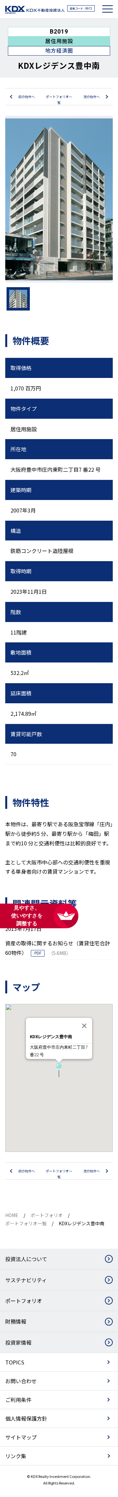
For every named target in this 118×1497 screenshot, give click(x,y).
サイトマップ (21, 1437)
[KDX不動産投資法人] (35, 10)
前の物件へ (26, 96)
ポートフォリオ (46, 1215)
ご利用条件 (18, 1399)
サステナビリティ (26, 1280)
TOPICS (14, 1362)
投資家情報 (18, 1342)
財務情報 (15, 1321)
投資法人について (26, 1258)
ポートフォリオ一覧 (59, 99)
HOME (11, 1215)
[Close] (84, 1026)
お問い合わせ (21, 1381)
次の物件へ (91, 96)
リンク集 (15, 1456)
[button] (59, 1070)
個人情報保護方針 (26, 1418)
